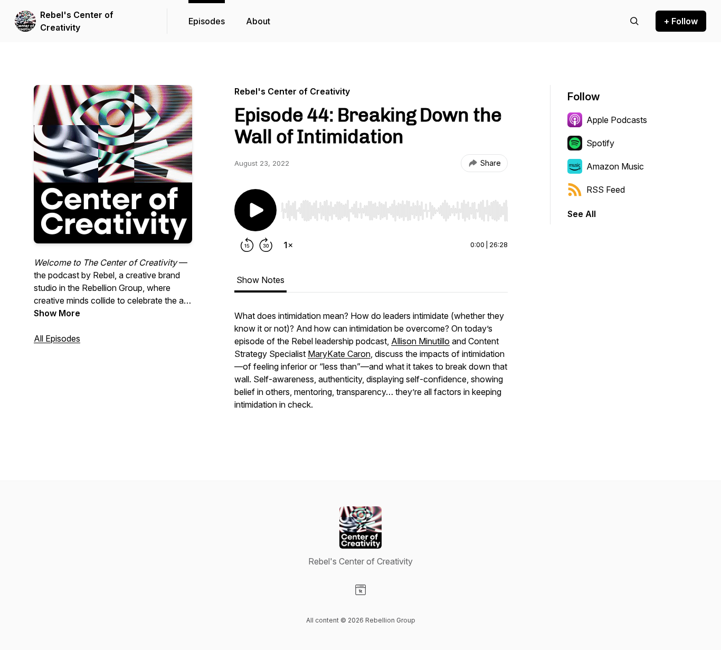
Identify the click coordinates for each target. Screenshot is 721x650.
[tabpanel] (371, 365)
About (258, 21)
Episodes (206, 21)
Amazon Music (615, 166)
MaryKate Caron (339, 353)
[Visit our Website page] (360, 590)
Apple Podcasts (616, 120)
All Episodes (57, 338)
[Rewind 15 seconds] (247, 245)
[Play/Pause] (255, 210)
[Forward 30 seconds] (266, 245)
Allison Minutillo (420, 341)
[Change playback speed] (288, 245)
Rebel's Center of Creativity (76, 21)
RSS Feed (605, 189)
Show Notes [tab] (260, 280)
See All (581, 214)
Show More (57, 313)
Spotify (600, 143)
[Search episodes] (634, 21)
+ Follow (681, 21)
